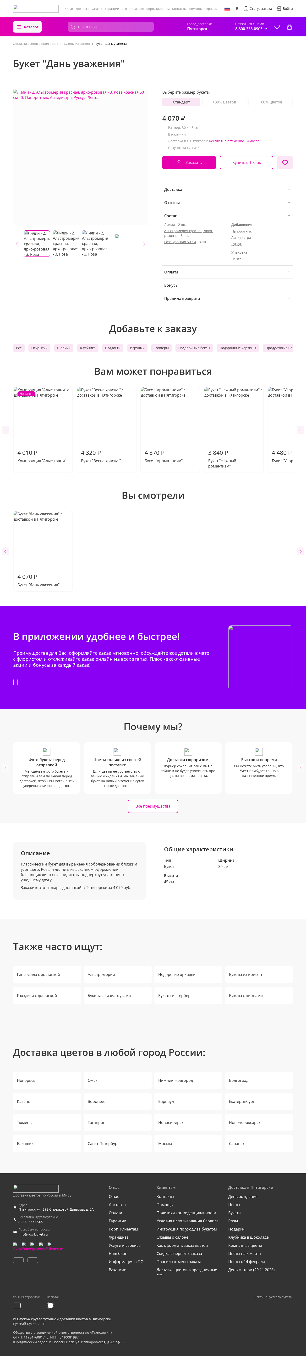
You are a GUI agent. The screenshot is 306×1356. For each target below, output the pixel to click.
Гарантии (112, 8)
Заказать (194, 162)
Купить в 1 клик (246, 162)
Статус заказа (261, 8)
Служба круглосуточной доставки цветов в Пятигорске (64, 1319)
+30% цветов (224, 102)
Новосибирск (170, 1122)
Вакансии (117, 1269)
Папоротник (241, 231)
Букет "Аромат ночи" (164, 456)
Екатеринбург (242, 1101)
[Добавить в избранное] (285, 162)
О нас (69, 8)
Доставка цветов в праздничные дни (187, 1272)
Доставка (82, 8)
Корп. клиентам (158, 8)
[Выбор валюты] (237, 8)
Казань (23, 1101)
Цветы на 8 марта (244, 1253)
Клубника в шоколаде (248, 1237)
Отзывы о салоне (172, 1237)
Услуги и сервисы (125, 1245)
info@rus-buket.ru (33, 1234)
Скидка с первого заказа (179, 1253)
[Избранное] (277, 26)
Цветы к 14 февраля (246, 1261)
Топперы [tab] (161, 348)
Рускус (236, 243)
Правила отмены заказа (179, 1261)
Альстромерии (101, 974)
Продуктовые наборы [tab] (283, 348)
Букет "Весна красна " (101, 456)
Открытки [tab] (39, 348)
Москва (165, 1143)
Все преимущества (153, 806)
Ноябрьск (26, 1080)
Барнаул (166, 1101)
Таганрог (96, 1122)
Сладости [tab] (112, 348)
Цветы (234, 1204)
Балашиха (26, 1143)
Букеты (234, 1212)
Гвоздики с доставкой (37, 995)
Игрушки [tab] (137, 348)
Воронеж (96, 1101)
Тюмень (24, 1122)
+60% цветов (270, 102)
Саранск (236, 1143)
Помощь (195, 8)
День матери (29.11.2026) (251, 1269)
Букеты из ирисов (245, 974)
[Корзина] (289, 26)
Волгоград (238, 1080)
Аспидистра (241, 237)
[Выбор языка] (227, 8)
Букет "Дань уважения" (38, 580)
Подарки (236, 1229)
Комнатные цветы (245, 1245)
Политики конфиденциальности (186, 1212)
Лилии (169, 224)
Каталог (31, 26)
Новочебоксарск (244, 1122)
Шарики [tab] (64, 348)
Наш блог (118, 1253)
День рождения (242, 1196)
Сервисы (210, 8)
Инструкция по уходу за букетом (187, 1229)
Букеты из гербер (174, 995)
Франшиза (119, 1237)
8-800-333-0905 (30, 1221)
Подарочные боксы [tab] (194, 348)
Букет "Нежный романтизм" (222, 459)
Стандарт (181, 102)
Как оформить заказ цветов (182, 1245)
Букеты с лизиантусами (109, 995)
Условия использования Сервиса (188, 1221)
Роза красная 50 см (180, 241)
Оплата (97, 8)
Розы (233, 1221)
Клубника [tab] (88, 348)
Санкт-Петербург (103, 1143)
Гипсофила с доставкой (38, 974)
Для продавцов (132, 8)
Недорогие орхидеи (177, 974)
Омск (92, 1080)
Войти (288, 8)
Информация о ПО (126, 1261)
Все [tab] (19, 348)
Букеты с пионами (246, 995)
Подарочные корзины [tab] (238, 348)
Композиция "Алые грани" (41, 427)
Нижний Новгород (175, 1080)
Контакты (179, 8)
